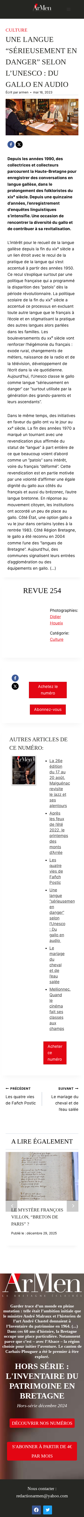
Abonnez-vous (48, 709)
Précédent (11, 1206)
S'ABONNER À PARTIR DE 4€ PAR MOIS (42, 1451)
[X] (19, 144)
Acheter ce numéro (55, 1052)
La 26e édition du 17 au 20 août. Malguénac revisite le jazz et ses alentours (59, 783)
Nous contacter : (42, 1488)
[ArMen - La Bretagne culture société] (42, 7)
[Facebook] (10, 144)
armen (23, 92)
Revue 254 (42, 590)
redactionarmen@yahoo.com (42, 1495)
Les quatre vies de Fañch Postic (56, 871)
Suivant (72, 1206)
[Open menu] (68, 9)
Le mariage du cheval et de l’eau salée (57, 965)
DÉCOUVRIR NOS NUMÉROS (42, 1423)
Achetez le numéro (48, 689)
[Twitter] (47, 1510)
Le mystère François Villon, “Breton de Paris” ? (37, 1216)
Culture (17, 30)
